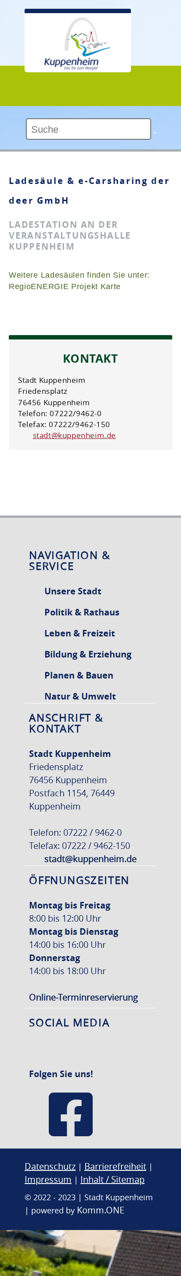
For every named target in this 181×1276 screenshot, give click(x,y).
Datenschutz (50, 1166)
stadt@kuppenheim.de (74, 435)
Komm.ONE (100, 1210)
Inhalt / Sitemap (112, 1179)
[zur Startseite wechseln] (77, 68)
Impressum (48, 1179)
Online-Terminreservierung (83, 997)
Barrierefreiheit (115, 1166)
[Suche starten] (155, 133)
